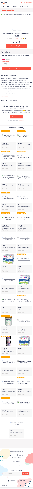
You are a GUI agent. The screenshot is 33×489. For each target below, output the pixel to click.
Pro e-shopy (16, 464)
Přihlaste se (22, 120)
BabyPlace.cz (5, 61)
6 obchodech (6, 329)
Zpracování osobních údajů (16, 455)
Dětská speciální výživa (8, 10)
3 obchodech (6, 144)
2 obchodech (6, 350)
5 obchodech (22, 226)
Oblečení (9, 6)
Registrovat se (29, 2)
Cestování (26, 6)
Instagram (22, 480)
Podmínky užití (16, 454)
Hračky (3, 6)
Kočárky (20, 6)
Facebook (12, 480)
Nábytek (15, 6)
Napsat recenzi (18, 38)
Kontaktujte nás (16, 465)
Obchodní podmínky (16, 457)
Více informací (4, 96)
